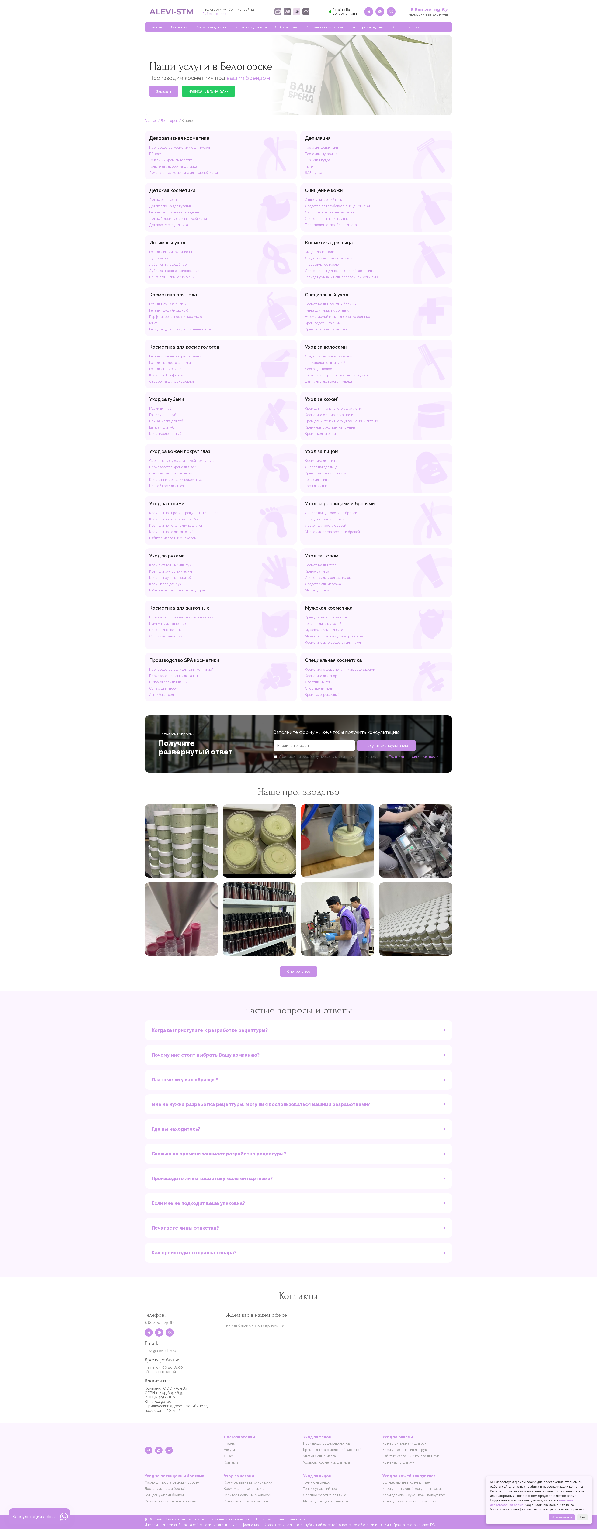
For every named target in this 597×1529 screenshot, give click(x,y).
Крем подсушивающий (323, 323)
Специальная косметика (324, 27)
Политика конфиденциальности (280, 1519)
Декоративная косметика (179, 138)
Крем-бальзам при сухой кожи (248, 1482)
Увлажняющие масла (319, 1456)
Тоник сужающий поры (321, 1489)
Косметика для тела (251, 27)
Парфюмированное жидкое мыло (175, 317)
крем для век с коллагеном (170, 473)
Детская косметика (172, 190)
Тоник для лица (317, 479)
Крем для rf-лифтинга (166, 375)
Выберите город (215, 14)
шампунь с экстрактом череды (329, 381)
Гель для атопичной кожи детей (174, 212)
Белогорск (169, 121)
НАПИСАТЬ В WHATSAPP (208, 91)
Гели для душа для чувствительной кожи (181, 329)
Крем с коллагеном (320, 434)
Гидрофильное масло (322, 264)
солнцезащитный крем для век (406, 1482)
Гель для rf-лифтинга (165, 369)
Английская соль (162, 695)
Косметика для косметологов (184, 347)
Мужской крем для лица (324, 630)
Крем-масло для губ (165, 434)
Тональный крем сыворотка (170, 160)
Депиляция (179, 27)
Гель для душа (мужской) (168, 310)
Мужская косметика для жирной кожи (335, 636)
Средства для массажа (323, 584)
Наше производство (367, 27)
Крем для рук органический (171, 571)
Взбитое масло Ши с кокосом (173, 538)
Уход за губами (166, 399)
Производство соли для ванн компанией (181, 669)
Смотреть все (298, 971)
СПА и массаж (286, 27)
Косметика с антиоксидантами (329, 415)
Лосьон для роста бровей (325, 525)
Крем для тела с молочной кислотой (332, 1450)
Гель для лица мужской (323, 623)
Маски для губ (160, 408)
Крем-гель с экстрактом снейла (330, 427)
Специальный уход (326, 295)
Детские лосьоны (163, 200)
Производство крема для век (172, 467)
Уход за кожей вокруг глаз (179, 451)
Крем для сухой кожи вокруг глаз (409, 1501)
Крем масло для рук (165, 584)
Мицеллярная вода (319, 252)
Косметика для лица (211, 27)
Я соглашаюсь (562, 1517)
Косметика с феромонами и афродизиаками (340, 669)
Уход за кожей (322, 399)
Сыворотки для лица (321, 467)
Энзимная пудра (317, 160)
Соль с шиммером (163, 688)
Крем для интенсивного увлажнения (334, 408)
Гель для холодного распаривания (176, 356)
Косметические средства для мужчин (334, 642)
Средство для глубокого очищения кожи (337, 206)
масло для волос (318, 369)
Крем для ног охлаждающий (171, 532)
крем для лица (316, 486)
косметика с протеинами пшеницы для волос (340, 375)
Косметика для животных (179, 608)
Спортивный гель (318, 682)
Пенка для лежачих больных (327, 310)
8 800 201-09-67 (429, 10)
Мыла (153, 323)
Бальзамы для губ (162, 415)
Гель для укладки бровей (324, 519)
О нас (395, 27)
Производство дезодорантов (326, 1443)
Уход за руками (167, 556)
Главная (156, 27)
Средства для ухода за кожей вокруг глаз (182, 461)
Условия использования (230, 1519)
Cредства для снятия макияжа (328, 258)
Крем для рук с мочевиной (170, 578)
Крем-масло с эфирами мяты (247, 1489)
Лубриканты (158, 258)
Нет (582, 1517)
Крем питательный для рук (170, 565)
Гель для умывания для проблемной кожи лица (342, 277)
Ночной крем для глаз (166, 486)
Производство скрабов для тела (331, 225)
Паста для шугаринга (321, 154)
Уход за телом (321, 556)
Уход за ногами (166, 503)
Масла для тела (317, 590)
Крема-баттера (317, 571)
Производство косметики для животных (181, 617)
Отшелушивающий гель (323, 200)
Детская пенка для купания (170, 206)
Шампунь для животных (167, 623)
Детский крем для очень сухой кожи (178, 218)
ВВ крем (155, 154)
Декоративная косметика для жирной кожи (183, 173)
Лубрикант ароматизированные (174, 271)
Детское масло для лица (168, 225)
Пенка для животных (165, 630)
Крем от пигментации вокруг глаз (176, 479)
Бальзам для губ (161, 427)
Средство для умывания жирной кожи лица (339, 271)
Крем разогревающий (322, 695)
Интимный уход (167, 242)
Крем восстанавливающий (326, 329)
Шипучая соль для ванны (168, 682)
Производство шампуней (325, 362)
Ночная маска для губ (166, 421)
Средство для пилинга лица (326, 218)
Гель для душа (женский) (168, 304)
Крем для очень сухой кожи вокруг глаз (414, 1495)
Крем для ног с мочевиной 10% (173, 519)
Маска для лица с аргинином (325, 1501)
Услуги (229, 1450)
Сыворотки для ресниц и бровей (331, 513)
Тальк (309, 166)
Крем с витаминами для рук (404, 1443)
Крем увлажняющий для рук (404, 1450)
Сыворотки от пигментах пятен (329, 212)
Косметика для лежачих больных (330, 304)
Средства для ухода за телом (328, 578)
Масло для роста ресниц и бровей (332, 532)
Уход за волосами (326, 347)
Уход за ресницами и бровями (340, 503)
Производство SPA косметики (184, 660)
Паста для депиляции (321, 147)
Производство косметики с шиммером (180, 147)
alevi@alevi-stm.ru (160, 1351)
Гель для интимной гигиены (170, 252)
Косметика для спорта (322, 676)
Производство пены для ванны (173, 676)
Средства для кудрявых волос (329, 356)
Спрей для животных (165, 636)
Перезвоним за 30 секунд (427, 14)
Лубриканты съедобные (168, 264)
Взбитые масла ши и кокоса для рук (177, 590)
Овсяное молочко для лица (324, 1495)
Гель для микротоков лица (170, 362)
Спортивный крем (319, 688)
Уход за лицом (321, 451)
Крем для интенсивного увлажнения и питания (342, 421)
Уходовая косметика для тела (326, 1462)
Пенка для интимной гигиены (171, 277)
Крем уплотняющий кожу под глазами (412, 1489)
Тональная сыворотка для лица (173, 166)
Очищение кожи (324, 190)
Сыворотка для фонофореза (171, 381)
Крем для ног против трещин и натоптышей (183, 513)
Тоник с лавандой (317, 1482)
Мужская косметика (329, 608)
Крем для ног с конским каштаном (176, 525)
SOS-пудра (313, 173)
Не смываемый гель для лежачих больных (337, 317)
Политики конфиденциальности (413, 757)
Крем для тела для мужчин (326, 617)
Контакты (415, 27)
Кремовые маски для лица (325, 473)
